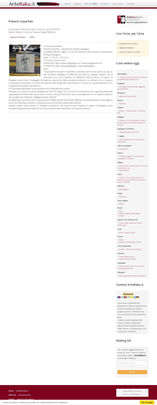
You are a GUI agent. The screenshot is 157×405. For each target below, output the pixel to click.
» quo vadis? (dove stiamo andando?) (131, 276)
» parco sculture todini (126, 232)
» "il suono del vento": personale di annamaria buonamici (131, 267)
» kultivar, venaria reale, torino (129, 242)
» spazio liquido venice (127, 259)
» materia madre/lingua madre (129, 213)
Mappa (32, 37)
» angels (121, 216)
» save (120, 211)
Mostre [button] (104, 3)
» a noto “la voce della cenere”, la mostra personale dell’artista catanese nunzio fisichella (131, 179)
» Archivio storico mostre (129, 51)
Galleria (77, 3)
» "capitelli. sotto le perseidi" (128, 132)
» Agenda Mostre (126, 47)
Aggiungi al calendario (17, 37)
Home (67, 3)
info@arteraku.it (22, 391)
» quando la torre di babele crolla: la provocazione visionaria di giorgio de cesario (132, 122)
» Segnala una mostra (127, 43)
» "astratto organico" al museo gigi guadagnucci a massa (130, 157)
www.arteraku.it (24, 395)
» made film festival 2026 (127, 96)
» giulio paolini (123, 170)
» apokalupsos (123, 189)
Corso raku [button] (117, 3)
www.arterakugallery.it (25, 399)
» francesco (122, 196)
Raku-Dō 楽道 (91, 3)
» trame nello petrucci (126, 257)
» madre (121, 204)
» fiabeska (121, 103)
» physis (121, 240)
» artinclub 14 (123, 149)
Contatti (130, 3)
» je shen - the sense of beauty (130, 249)
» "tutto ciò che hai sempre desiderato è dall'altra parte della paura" (132, 78)
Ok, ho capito (147, 402)
